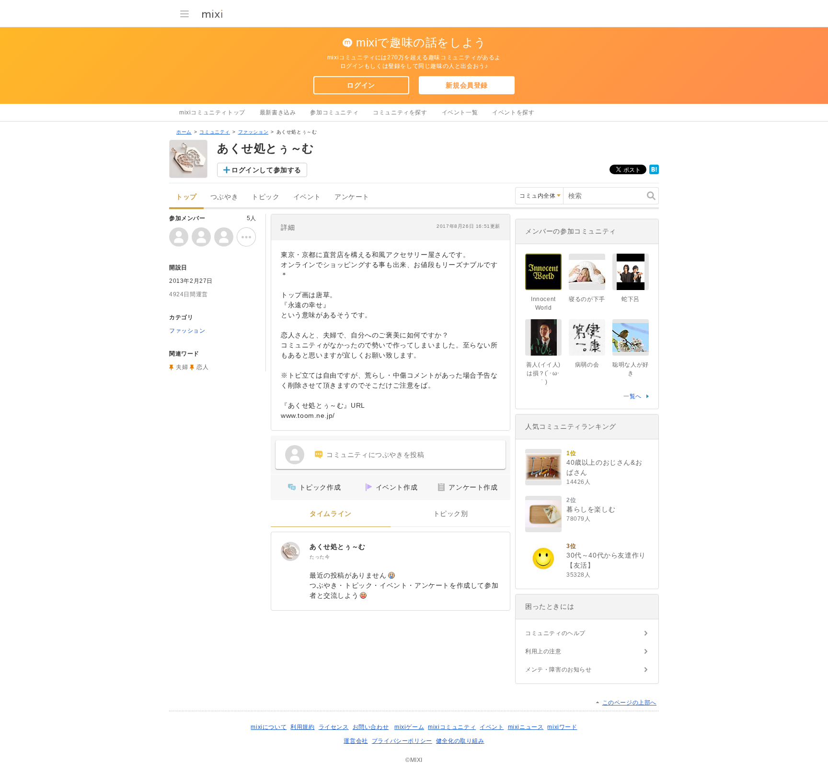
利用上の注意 (543, 651)
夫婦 (182, 367)
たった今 (320, 556)
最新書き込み (278, 112)
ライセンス (334, 727)
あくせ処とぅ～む (338, 546)
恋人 (202, 367)
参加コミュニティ (334, 112)
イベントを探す (513, 112)
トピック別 (450, 513)
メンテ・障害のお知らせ (558, 669)
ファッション (253, 131)
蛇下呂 (630, 299)
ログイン (361, 85)
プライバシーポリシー (402, 741)
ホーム (184, 131)
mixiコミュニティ (452, 727)
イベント (307, 197)
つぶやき (224, 197)
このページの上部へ (629, 702)
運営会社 (356, 741)
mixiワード (562, 727)
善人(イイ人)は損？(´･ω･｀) (543, 373)
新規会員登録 (467, 85)
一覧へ (632, 396)
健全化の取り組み (460, 741)
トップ (186, 197)
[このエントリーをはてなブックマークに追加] (654, 172)
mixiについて (269, 727)
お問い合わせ (371, 727)
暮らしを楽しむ (590, 509)
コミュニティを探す (400, 112)
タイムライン (331, 513)
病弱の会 (587, 364)
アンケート (351, 197)
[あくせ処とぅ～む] (290, 551)
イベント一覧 (460, 112)
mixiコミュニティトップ (212, 112)
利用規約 (302, 727)
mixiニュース (526, 727)
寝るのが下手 (587, 299)
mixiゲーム (409, 727)
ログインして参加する (266, 170)
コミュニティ (214, 131)
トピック (265, 197)
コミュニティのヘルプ (555, 633)
